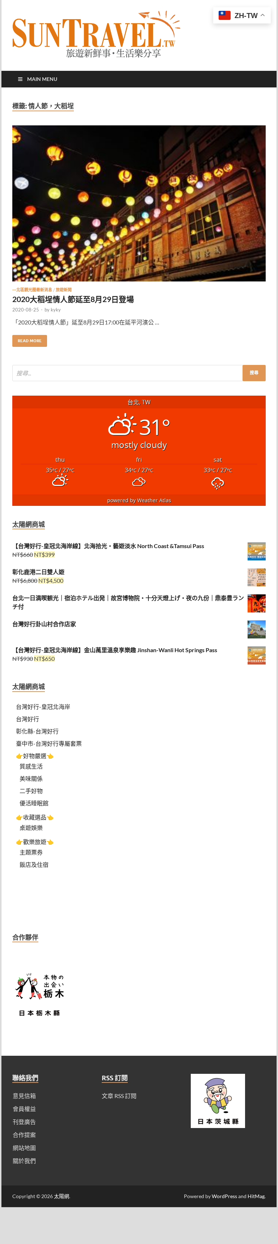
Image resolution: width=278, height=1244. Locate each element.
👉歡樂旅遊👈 (35, 841)
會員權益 (24, 1108)
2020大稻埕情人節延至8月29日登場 (73, 299)
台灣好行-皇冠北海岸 (43, 706)
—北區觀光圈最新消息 (32, 289)
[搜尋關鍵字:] (139, 373)
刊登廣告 (24, 1121)
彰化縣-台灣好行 (37, 731)
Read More (27, 339)
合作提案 (24, 1134)
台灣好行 (27, 718)
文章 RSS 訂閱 (119, 1095)
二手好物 (31, 790)
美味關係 (31, 778)
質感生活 (31, 766)
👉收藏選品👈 (35, 817)
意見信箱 (24, 1095)
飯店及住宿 (34, 864)
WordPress (224, 1196)
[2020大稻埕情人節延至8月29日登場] (139, 206)
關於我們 (24, 1160)
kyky (56, 310)
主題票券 (31, 852)
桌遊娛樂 (31, 827)
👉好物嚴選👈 (35, 755)
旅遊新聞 (64, 289)
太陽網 (61, 1196)
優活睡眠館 (34, 803)
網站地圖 (24, 1147)
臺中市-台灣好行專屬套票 (49, 743)
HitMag (256, 1196)
